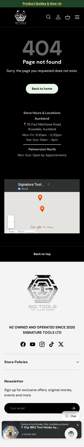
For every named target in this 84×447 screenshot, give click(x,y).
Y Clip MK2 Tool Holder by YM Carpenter (40, 427)
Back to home (42, 89)
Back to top (42, 254)
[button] (67, 17)
